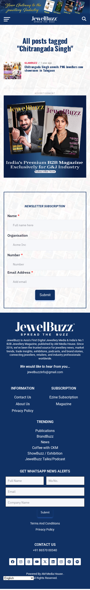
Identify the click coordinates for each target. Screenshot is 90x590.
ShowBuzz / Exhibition (45, 453)
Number (15, 255)
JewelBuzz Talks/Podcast (45, 459)
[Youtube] (36, 561)
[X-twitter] (45, 561)
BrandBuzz (45, 436)
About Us (23, 404)
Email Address (20, 272)
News (45, 442)
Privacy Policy (22, 411)
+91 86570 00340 (45, 550)
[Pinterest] (69, 561)
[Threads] (28, 561)
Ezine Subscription (63, 397)
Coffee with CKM (45, 448)
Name (13, 216)
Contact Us (22, 397)
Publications (45, 431)
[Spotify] (77, 561)
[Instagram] (20, 561)
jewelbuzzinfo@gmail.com (45, 372)
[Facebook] (12, 561)
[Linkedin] (53, 561)
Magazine (63, 404)
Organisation (17, 235)
